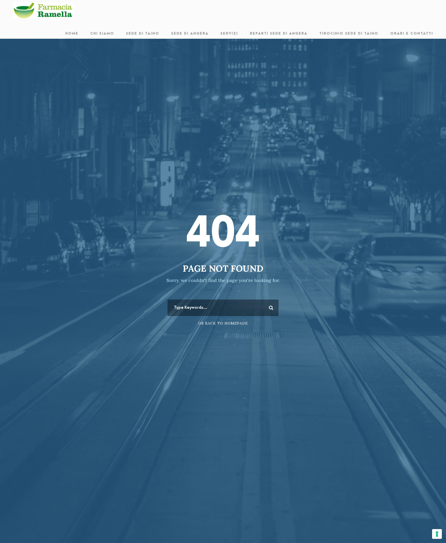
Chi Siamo (102, 33)
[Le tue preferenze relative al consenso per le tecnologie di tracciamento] (437, 534)
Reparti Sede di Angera (278, 33)
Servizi (229, 33)
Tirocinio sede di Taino (348, 33)
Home (71, 33)
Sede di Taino (142, 33)
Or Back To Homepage (223, 323)
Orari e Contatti (411, 33)
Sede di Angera (190, 33)
